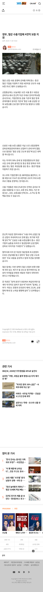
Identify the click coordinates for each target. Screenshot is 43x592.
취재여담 (21, 544)
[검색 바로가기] (39, 3)
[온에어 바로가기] (33, 3)
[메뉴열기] (3, 3)
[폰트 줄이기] (34, 10)
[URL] (38, 341)
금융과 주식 (7, 549)
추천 (15, 508)
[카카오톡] (32, 341)
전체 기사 (7, 540)
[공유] (3, 10)
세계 (7, 544)
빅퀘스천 (21, 549)
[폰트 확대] (39, 10)
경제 (21, 540)
